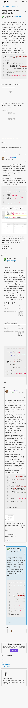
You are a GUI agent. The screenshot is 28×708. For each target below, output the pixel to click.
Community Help (5, 666)
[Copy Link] (25, 20)
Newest (8, 151)
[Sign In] (25, 1)
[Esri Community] (7, 1)
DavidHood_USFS (9, 16)
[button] (8, 92)
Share (3, 135)
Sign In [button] (14, 650)
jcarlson (7, 157)
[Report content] (26, 11)
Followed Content (5, 664)
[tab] (5, 147)
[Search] (23, 1)
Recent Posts (4, 662)
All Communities (5, 660)
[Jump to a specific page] (25, 154)
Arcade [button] (3, 142)
